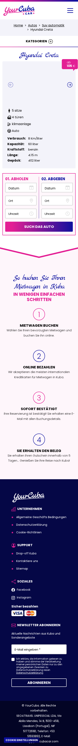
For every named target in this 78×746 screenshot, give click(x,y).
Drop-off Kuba (25, 553)
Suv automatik (53, 25)
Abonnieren (39, 682)
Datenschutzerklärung (31, 525)
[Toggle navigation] (70, 10)
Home (18, 25)
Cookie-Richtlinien (28, 532)
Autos (32, 25)
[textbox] (18, 200)
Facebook (23, 590)
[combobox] (21, 200)
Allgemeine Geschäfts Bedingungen (40, 517)
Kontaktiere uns (26, 561)
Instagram (23, 597)
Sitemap (21, 569)
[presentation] (10, 84)
